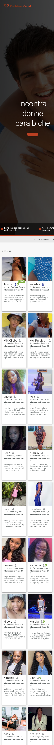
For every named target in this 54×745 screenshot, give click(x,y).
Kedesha (35, 565)
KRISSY (34, 453)
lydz (32, 396)
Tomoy (8, 284)
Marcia (34, 621)
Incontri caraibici (41, 239)
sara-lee (35, 284)
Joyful (8, 396)
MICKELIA (10, 340)
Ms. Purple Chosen (38, 340)
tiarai (7, 509)
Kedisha (35, 734)
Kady (7, 734)
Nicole (8, 621)
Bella (7, 453)
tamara (8, 565)
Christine (35, 509)
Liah (32, 677)
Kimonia (9, 677)
